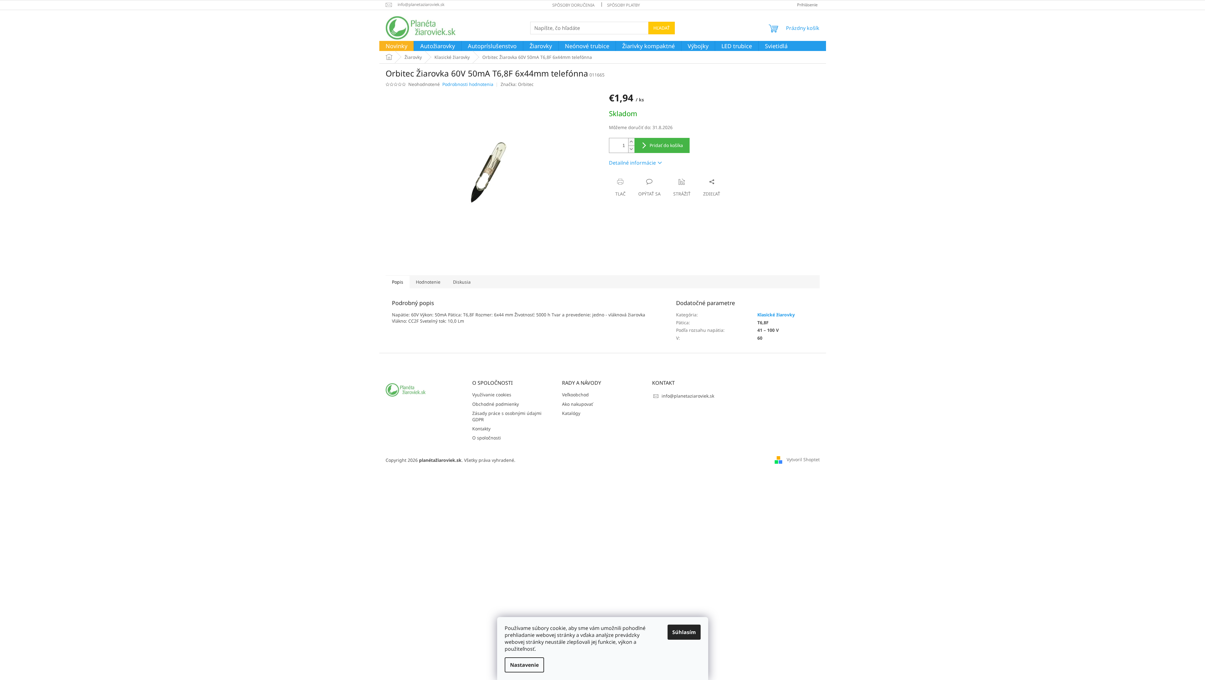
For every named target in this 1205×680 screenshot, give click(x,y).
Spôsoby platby (623, 5)
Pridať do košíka (666, 145)
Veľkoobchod (575, 395)
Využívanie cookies (491, 395)
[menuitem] (396, 46)
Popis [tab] (397, 282)
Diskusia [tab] (462, 282)
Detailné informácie (632, 162)
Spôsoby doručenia (573, 5)
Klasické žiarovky (776, 315)
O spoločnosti (486, 438)
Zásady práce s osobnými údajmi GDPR (507, 416)
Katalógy (571, 413)
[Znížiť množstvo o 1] (631, 149)
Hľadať (661, 28)
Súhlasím (684, 632)
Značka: (517, 84)
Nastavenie (524, 664)
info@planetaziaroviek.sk (688, 396)
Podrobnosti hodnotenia (467, 84)
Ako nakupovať (577, 404)
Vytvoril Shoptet (803, 459)
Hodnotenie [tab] (428, 282)
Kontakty (481, 429)
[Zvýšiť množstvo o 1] (631, 141)
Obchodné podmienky (495, 404)
